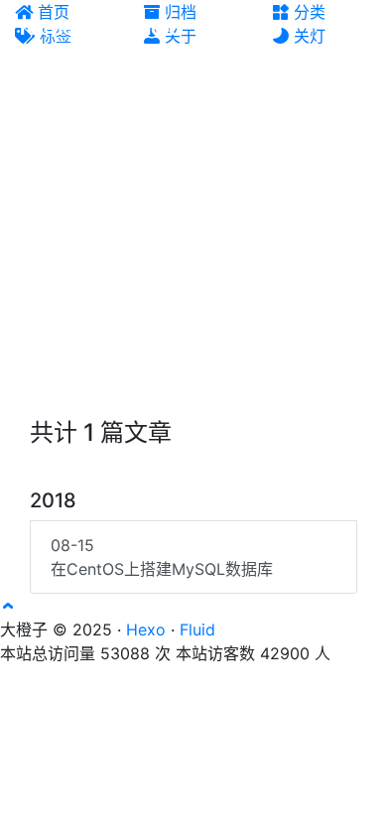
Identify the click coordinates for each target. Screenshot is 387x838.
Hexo (146, 629)
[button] (8, 606)
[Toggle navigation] (358, 28)
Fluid (197, 629)
